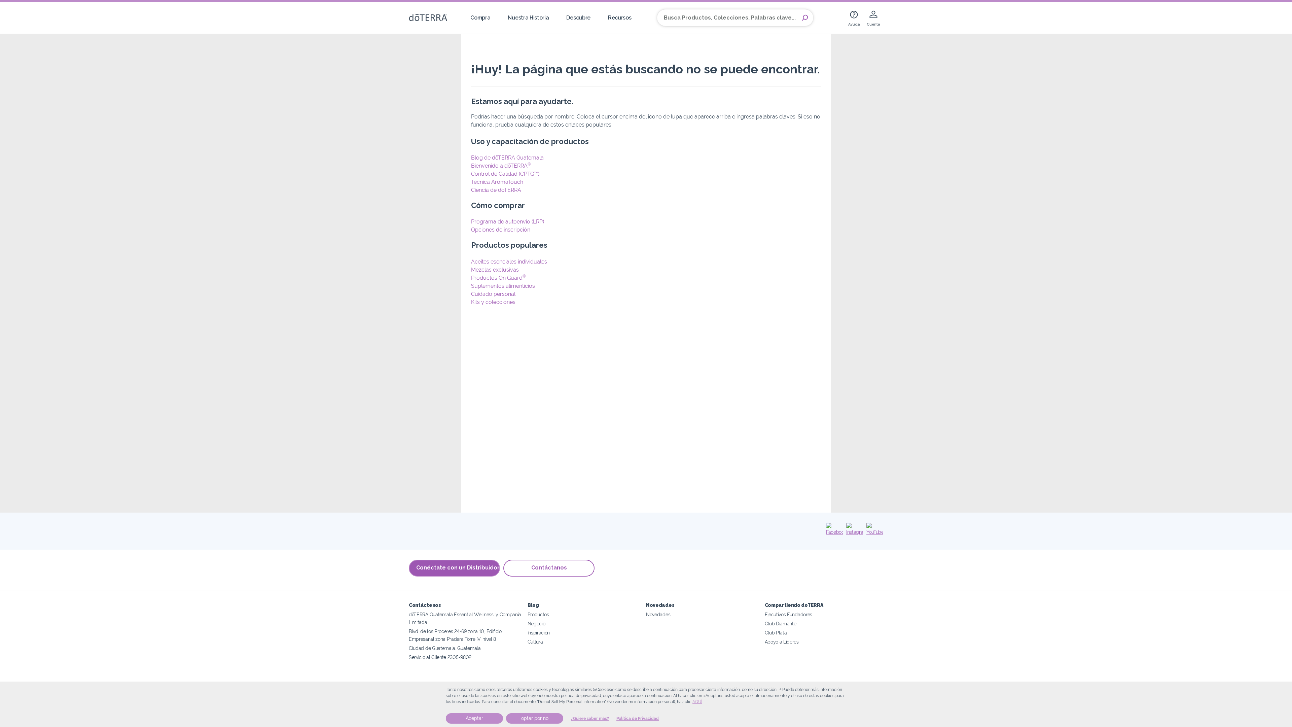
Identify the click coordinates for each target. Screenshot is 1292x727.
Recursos (620, 17)
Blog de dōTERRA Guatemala (507, 157)
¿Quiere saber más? (590, 718)
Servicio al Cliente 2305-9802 (440, 657)
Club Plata (776, 632)
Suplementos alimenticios (503, 286)
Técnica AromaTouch (497, 182)
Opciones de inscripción (500, 230)
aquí (697, 701)
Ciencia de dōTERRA (496, 190)
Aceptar (474, 718)
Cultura (535, 642)
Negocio (536, 623)
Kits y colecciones (493, 302)
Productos (538, 614)
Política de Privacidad (637, 718)
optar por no (534, 718)
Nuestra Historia (528, 17)
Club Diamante (780, 623)
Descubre (578, 17)
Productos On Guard (498, 278)
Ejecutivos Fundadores (789, 614)
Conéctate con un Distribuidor (458, 567)
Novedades (658, 614)
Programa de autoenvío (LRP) (507, 221)
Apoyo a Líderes (782, 642)
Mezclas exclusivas (495, 270)
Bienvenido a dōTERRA (501, 166)
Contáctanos (549, 567)
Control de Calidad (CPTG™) (505, 174)
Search (804, 18)
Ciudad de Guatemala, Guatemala (445, 648)
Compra (480, 17)
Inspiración (539, 632)
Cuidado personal (493, 294)
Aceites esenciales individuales (509, 261)
